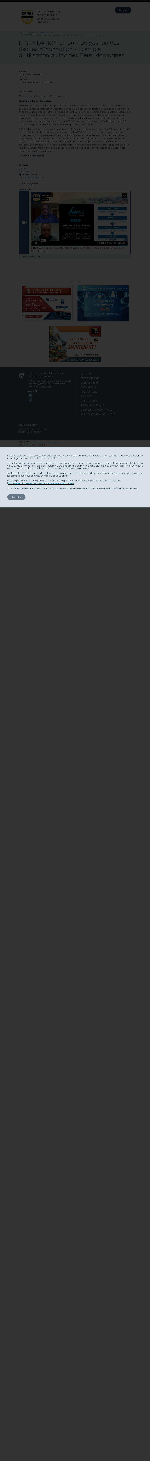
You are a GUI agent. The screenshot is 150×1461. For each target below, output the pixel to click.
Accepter (16, 497)
